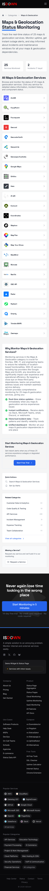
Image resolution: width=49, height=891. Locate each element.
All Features (31, 709)
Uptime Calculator (34, 764)
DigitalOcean (31, 799)
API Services (10, 839)
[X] (9, 655)
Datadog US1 (13, 799)
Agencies (7, 749)
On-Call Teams (9, 741)
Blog (5, 694)
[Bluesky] (19, 655)
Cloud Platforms (11, 856)
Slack (26, 821)
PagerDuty (25, 816)
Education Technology (28, 839)
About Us (7, 685)
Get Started (8, 698)
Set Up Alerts (14, 486)
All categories (29, 867)
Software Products (10, 724)
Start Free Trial (23, 463)
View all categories (13, 538)
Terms (39, 879)
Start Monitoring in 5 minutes (24, 606)
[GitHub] (14, 655)
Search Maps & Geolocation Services (24, 482)
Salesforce (12, 821)
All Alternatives (33, 745)
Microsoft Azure (33, 810)
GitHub (10, 805)
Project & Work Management (16, 851)
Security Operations (13, 862)
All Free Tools (32, 756)
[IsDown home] (9, 4)
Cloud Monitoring (34, 696)
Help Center (11, 879)
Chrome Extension (34, 773)
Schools (6, 745)
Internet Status (33, 769)
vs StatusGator (33, 732)
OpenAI (11, 816)
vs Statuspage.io (33, 737)
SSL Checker (32, 760)
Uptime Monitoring (34, 701)
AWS (10, 794)
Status (22, 879)
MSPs (5, 732)
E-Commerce (31, 845)
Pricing (6, 690)
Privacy (24, 882)
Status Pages (32, 692)
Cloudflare (23, 794)
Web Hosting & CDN (30, 856)
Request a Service (18, 562)
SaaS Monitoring (33, 705)
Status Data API (9, 757)
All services (9, 827)
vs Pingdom (31, 728)
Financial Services (12, 867)
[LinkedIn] (4, 655)
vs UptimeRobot (33, 741)
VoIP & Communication (34, 862)
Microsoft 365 (13, 810)
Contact (31, 879)
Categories (12, 15)
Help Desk (7, 728)
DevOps (6, 737)
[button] (45, 3)
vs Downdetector (34, 724)
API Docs (30, 713)
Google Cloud (26, 805)
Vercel (38, 821)
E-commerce (8, 753)
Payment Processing (13, 845)
